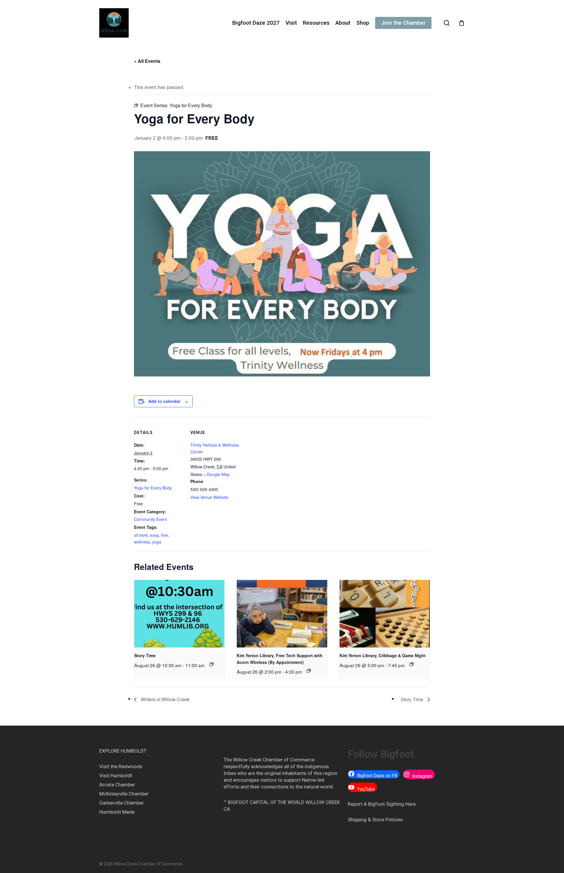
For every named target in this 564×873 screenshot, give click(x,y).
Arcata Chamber (117, 785)
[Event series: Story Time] (211, 664)
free (164, 535)
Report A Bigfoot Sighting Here (382, 804)
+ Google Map (216, 474)
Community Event (150, 519)
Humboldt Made (117, 812)
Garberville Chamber (121, 803)
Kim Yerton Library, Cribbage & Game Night (383, 655)
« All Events (147, 61)
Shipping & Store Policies (375, 819)
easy (154, 535)
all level (141, 535)
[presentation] (179, 613)
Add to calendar (164, 401)
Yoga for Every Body (153, 488)
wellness (142, 542)
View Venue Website (209, 497)
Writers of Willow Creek (164, 699)
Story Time (145, 655)
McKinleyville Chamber (124, 794)
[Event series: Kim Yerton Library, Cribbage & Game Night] (411, 664)
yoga (156, 542)
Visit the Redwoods (120, 766)
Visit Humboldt (115, 775)
